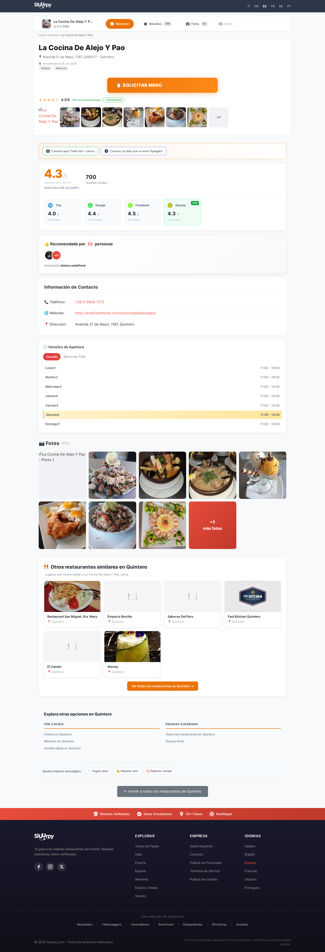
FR (273, 6)
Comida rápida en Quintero (62, 748)
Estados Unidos (146, 888)
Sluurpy (140, 896)
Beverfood (166, 924)
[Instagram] (50, 866)
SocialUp (242, 924)
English (250, 854)
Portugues (252, 888)
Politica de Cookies (203, 879)
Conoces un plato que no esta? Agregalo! (136, 151)
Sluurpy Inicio (175, 741)
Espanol (250, 863)
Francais (251, 871)
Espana (140, 871)
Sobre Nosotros (201, 846)
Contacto (196, 854)
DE (281, 6)
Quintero (53, 35)
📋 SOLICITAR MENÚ (139, 85)
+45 (218, 117)
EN (256, 6)
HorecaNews (140, 924)
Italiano (250, 846)
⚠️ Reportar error (127, 771)
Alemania (141, 879)
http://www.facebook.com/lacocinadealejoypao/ (115, 313)
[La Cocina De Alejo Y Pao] (49, 117)
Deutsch (251, 879)
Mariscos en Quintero (59, 741)
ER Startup (219, 924)
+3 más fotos (212, 525)
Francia (140, 863)
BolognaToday (192, 924)
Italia (138, 854)
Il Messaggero (111, 924)
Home (42, 35)
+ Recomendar (113, 99)
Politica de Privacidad (205, 863)
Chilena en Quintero (58, 734)
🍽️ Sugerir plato (98, 771)
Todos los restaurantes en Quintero (190, 734)
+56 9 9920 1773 (89, 302)
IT (249, 6)
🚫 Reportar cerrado (159, 771)
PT (289, 6)
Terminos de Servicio (205, 871)
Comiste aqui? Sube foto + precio (73, 151)
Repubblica (84, 924)
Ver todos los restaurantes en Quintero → (163, 686)
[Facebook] (38, 866)
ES (265, 6)
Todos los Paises (147, 846)
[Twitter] (61, 866)
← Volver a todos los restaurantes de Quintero (162, 791)
